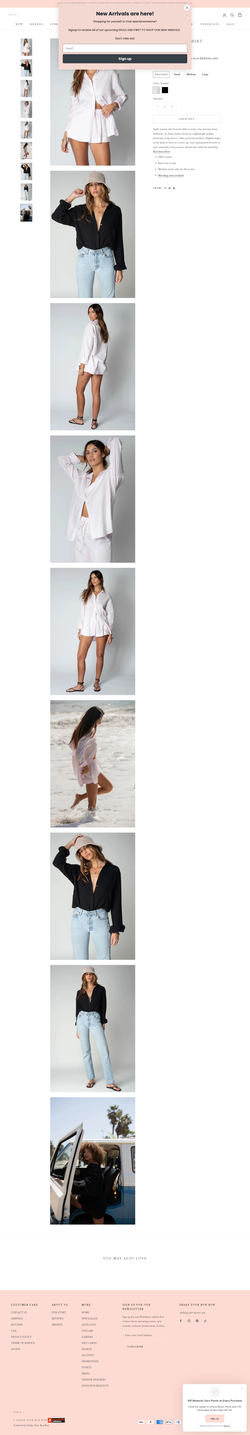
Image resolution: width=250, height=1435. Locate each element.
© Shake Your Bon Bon (30, 1420)
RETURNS (17, 1325)
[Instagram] (189, 1321)
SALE (230, 24)
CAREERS (87, 1337)
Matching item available (171, 175)
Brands (36, 24)
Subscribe (135, 1346)
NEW (19, 24)
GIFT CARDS (89, 1343)
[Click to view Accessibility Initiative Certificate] (56, 1420)
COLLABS (87, 1331)
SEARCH (87, 1349)
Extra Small (161, 74)
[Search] (232, 15)
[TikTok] (205, 1321)
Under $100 (210, 24)
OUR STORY (59, 1312)
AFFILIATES (89, 1325)
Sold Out (187, 119)
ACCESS (15, 1349)
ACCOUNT (88, 1355)
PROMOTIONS (90, 1361)
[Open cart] (239, 15)
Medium (191, 74)
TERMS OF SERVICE (23, 1343)
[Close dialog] (187, 8)
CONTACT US (19, 1312)
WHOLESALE (90, 1318)
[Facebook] (165, 188)
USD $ (12, 14)
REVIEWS (57, 1318)
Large (205, 74)
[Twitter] (170, 188)
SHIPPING (17, 1318)
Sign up (125, 58)
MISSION (57, 1325)
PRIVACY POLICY (21, 1337)
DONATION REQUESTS (95, 1386)
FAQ (13, 1331)
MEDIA (86, 1373)
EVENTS (86, 1367)
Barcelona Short (161, 151)
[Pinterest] (174, 188)
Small (177, 74)
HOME (85, 1312)
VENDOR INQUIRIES (94, 1380)
